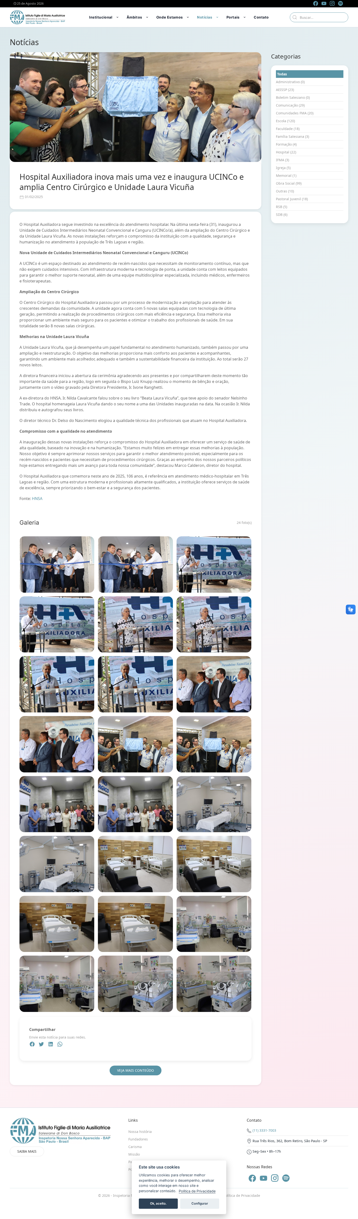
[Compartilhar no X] (41, 1045)
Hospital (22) (286, 152)
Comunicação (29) (290, 105)
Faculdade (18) (288, 128)
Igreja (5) (283, 167)
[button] (104, 17)
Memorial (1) (286, 175)
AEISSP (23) (285, 89)
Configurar (199, 1203)
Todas (282, 74)
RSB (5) (281, 206)
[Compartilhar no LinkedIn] (51, 1045)
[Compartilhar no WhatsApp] (60, 1045)
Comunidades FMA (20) (294, 113)
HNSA (37, 498)
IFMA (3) (282, 160)
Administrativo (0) (290, 82)
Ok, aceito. (158, 1203)
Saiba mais (27, 1151)
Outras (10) (285, 191)
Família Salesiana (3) (292, 136)
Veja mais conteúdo (135, 1070)
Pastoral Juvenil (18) (292, 199)
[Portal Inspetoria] (38, 17)
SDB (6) (281, 214)
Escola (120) (285, 121)
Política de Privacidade (241, 1195)
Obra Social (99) (288, 183)
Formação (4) (286, 144)
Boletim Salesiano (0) (293, 97)
